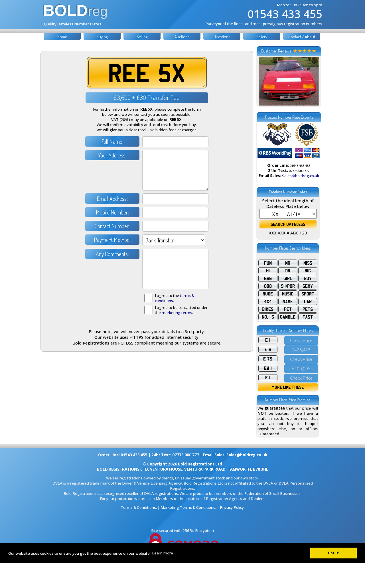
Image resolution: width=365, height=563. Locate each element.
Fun (268, 263)
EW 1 (268, 368)
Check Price (301, 340)
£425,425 (301, 350)
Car (308, 301)
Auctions (182, 36)
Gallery (261, 36)
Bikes (267, 309)
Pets (308, 309)
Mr (287, 263)
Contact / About (301, 36)
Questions (222, 36)
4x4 (268, 301)
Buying (102, 36)
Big (308, 271)
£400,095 (301, 368)
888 (268, 286)
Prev (264, 81)
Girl (287, 278)
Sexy (308, 286)
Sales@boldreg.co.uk (300, 175)
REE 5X (146, 72)
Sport (307, 294)
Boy (308, 278)
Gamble (287, 317)
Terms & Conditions (138, 507)
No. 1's (268, 317)
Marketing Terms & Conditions (188, 507)
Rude (268, 294)
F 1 (267, 377)
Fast (308, 317)
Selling (142, 36)
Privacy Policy (232, 507)
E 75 (267, 359)
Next (312, 81)
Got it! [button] (333, 552)
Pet (288, 309)
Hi (268, 271)
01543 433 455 (285, 13)
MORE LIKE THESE (287, 387)
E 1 (267, 340)
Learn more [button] (162, 553)
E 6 (268, 349)
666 (268, 278)
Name (288, 301)
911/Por (288, 286)
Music (287, 294)
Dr (287, 271)
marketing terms (177, 312)
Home (62, 36)
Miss (307, 263)
